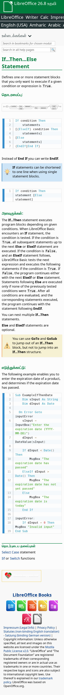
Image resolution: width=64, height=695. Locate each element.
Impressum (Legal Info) (19, 627)
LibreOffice (12, 17)
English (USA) (14, 25)
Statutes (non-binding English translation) (31, 631)
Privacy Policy (46, 627)
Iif (3, 558)
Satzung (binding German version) (27, 635)
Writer (32, 17)
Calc (44, 17)
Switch (15, 558)
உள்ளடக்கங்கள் (14, 35)
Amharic (38, 25)
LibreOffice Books (32, 595)
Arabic (54, 25)
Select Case (10, 552)
